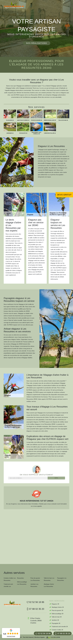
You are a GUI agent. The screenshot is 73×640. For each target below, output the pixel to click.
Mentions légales (40, 637)
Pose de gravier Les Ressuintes (35, 579)
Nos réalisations (36, 43)
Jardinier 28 (55, 620)
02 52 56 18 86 (44, 633)
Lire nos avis (11, 636)
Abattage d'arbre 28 (58, 607)
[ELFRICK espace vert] (15, 5)
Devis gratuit (64, 195)
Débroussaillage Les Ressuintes (22, 583)
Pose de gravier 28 (57, 610)
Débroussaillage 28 (57, 613)
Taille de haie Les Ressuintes (49, 579)
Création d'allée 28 (57, 630)
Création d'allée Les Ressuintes (10, 579)
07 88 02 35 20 (63, 633)
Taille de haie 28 (56, 617)
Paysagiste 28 (56, 623)
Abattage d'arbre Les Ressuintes (49, 585)
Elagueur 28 (55, 604)
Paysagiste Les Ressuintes (61, 579)
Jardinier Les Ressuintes (34, 585)
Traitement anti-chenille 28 (60, 626)
